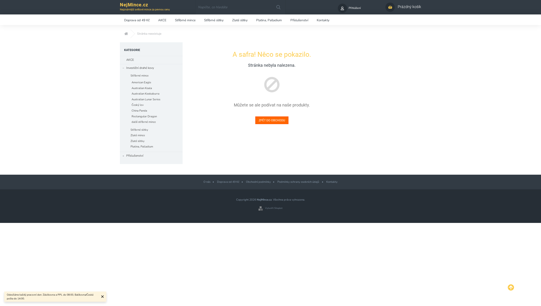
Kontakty (332, 182)
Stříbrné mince (140, 76)
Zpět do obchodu (272, 120)
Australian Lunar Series (146, 99)
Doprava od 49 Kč (228, 182)
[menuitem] (137, 19)
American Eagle (141, 82)
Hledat (278, 7)
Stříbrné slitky (139, 130)
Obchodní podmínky (258, 182)
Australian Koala (142, 88)
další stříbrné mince (144, 122)
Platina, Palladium (142, 147)
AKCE (130, 60)
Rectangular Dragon (144, 116)
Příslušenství (134, 156)
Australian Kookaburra (145, 94)
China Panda (139, 111)
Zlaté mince (138, 135)
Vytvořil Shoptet (274, 208)
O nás (206, 182)
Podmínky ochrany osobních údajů (298, 182)
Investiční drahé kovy (140, 68)
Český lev (138, 105)
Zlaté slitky (138, 141)
